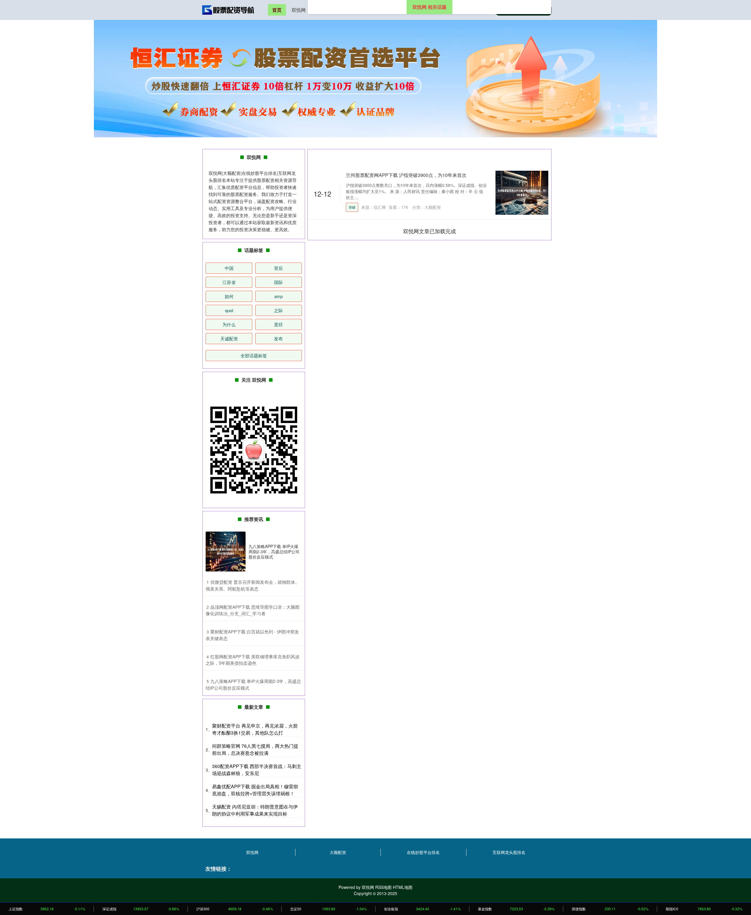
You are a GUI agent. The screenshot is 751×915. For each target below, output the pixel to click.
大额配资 (338, 852)
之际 (278, 310)
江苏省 (229, 282)
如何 (229, 296)
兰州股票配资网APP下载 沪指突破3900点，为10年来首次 (406, 175)
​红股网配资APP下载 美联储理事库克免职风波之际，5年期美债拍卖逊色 (253, 659)
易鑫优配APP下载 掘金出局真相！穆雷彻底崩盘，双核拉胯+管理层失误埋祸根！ (255, 790)
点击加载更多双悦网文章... (429, 231)
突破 (352, 206)
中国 (229, 268)
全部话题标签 (254, 355)
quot (229, 310)
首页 (277, 9)
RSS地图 (383, 887)
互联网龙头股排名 (509, 852)
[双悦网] (228, 9)
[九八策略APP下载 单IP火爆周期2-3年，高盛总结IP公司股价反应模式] (226, 551)
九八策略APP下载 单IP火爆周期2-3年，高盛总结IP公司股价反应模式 (274, 551)
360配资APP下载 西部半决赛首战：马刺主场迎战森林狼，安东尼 (256, 770)
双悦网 (299, 9)
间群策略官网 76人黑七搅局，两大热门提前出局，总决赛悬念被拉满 (255, 749)
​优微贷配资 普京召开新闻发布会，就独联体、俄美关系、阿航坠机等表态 (253, 585)
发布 (278, 338)
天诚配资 (229, 338)
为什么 (229, 324)
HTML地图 (402, 887)
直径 (278, 324)
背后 (278, 268)
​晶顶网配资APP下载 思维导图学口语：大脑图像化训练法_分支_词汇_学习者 (253, 610)
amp (278, 296)
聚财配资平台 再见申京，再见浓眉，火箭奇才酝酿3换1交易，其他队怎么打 (255, 729)
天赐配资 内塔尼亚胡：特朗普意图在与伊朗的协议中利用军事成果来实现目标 (255, 810)
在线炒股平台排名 (423, 852)
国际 (278, 282)
